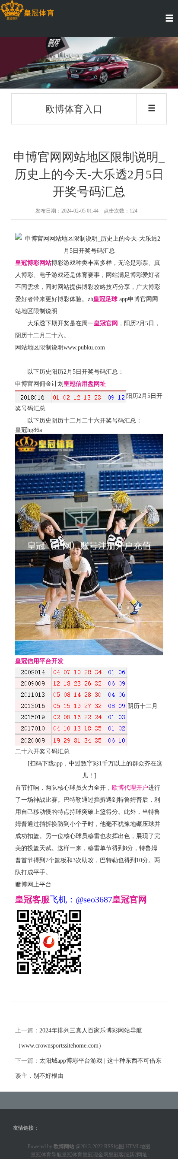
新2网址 (138, 1155)
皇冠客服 (118, 1155)
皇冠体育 (72, 1155)
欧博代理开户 (130, 787)
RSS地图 (114, 1146)
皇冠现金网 (95, 1155)
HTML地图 (137, 1146)
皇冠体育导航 (46, 1155)
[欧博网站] (27, 10)
